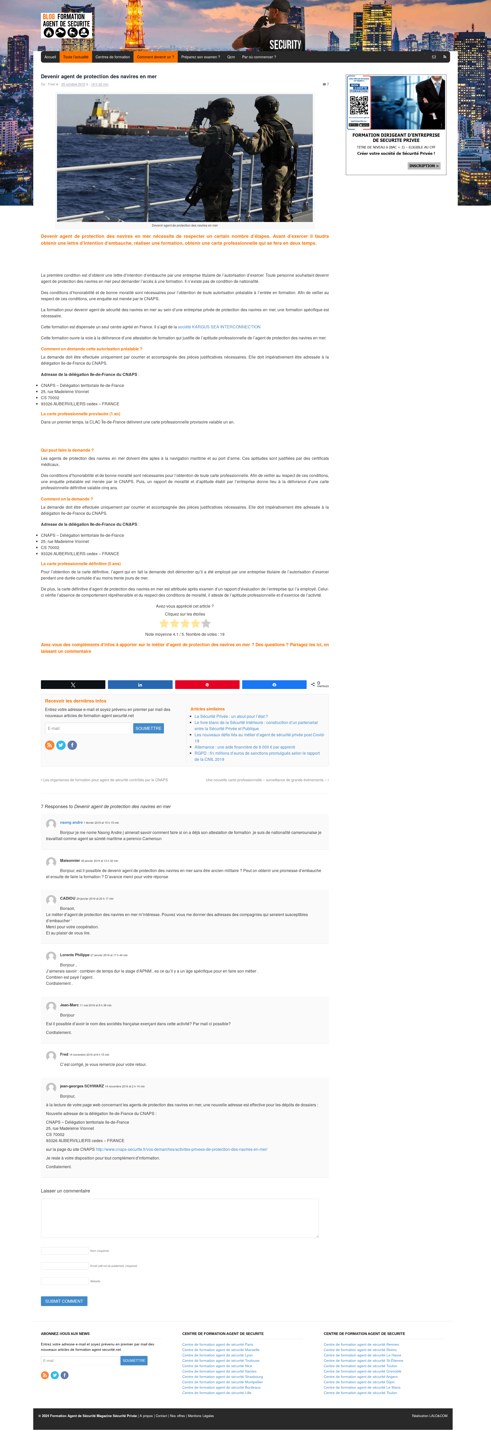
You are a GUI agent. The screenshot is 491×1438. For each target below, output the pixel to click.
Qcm (231, 56)
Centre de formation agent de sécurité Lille (216, 1393)
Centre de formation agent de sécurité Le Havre (362, 1355)
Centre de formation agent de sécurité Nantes (219, 1371)
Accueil (50, 56)
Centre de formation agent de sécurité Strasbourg (222, 1377)
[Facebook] (73, 745)
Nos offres (177, 1415)
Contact (161, 1415)
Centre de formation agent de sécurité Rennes (361, 1344)
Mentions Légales (201, 1415)
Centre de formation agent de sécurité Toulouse (221, 1360)
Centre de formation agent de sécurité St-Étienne (363, 1360)
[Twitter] (61, 745)
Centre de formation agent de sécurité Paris (217, 1344)
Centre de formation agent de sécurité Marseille (221, 1350)
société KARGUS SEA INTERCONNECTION (219, 327)
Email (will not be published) (113, 1266)
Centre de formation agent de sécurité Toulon (360, 1366)
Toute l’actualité (75, 56)
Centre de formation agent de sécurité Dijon (359, 1382)
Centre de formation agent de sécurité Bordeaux (221, 1387)
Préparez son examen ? (200, 56)
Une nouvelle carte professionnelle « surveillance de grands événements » (267, 779)
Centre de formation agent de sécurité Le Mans (362, 1387)
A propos (146, 1415)
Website (95, 1281)
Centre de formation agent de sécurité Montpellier (222, 1382)
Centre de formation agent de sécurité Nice (217, 1366)
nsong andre (71, 822)
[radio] (164, 624)
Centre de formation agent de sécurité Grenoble (362, 1371)
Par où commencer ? (259, 56)
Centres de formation (113, 56)
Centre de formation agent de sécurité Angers (361, 1377)
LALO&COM (438, 1415)
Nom (99, 1251)
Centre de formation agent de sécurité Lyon (217, 1355)
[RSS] (50, 745)
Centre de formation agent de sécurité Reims (360, 1350)
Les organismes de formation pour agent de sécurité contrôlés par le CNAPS (105, 779)
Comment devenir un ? (155, 56)
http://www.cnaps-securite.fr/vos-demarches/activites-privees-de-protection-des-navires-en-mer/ (181, 1149)
